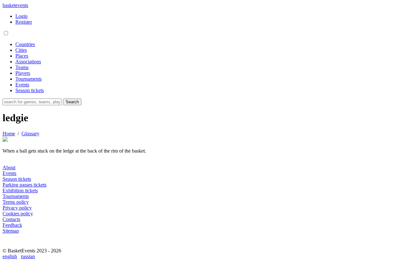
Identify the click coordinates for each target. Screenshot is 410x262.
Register (23, 22)
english (10, 256)
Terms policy (16, 202)
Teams (22, 67)
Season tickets (29, 90)
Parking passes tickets (24, 184)
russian (28, 256)
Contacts (11, 219)
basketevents (15, 5)
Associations (28, 61)
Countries (25, 44)
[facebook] (9, 245)
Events (22, 84)
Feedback (12, 225)
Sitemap (11, 231)
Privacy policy (17, 207)
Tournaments (28, 79)
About (9, 167)
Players (22, 73)
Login (21, 16)
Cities (21, 50)
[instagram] (23, 245)
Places (21, 56)
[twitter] (37, 245)
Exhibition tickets (20, 190)
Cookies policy (18, 213)
